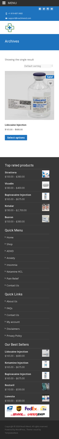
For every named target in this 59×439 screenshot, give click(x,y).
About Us (12, 301)
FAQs (9, 308)
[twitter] (43, 9)
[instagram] (47, 9)
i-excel (36, 429)
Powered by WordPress (15, 429)
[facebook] (39, 9)
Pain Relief (13, 278)
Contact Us (13, 285)
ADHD (10, 251)
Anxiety (11, 258)
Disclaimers (13, 328)
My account (13, 322)
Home (10, 237)
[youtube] (51, 9)
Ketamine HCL (15, 271)
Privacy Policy (14, 335)
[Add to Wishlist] (50, 83)
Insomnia (12, 265)
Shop (10, 244)
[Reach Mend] (7, 27)
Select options (16, 137)
